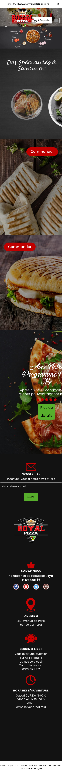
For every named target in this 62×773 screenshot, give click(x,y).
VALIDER (31, 496)
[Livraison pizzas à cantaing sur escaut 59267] (22, 12)
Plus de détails (46, 411)
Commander (42, 151)
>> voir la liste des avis (38, 3)
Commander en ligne (31, 768)
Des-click (57, 765)
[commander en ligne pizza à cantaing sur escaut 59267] (31, 530)
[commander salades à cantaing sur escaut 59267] (27, 104)
